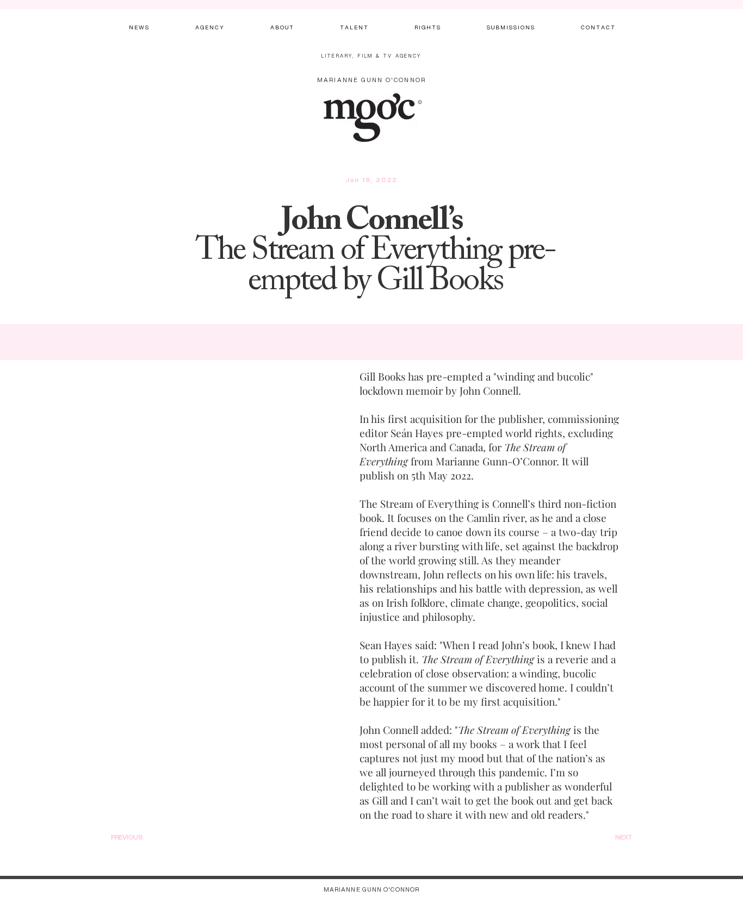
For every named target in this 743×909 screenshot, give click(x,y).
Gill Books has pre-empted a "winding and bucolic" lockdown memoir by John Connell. (476, 383)
